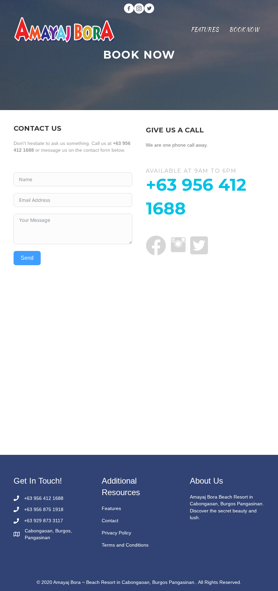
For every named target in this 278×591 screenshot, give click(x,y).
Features (111, 508)
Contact (110, 520)
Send (27, 258)
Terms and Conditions (125, 545)
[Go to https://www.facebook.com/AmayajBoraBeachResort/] (129, 9)
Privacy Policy (116, 532)
